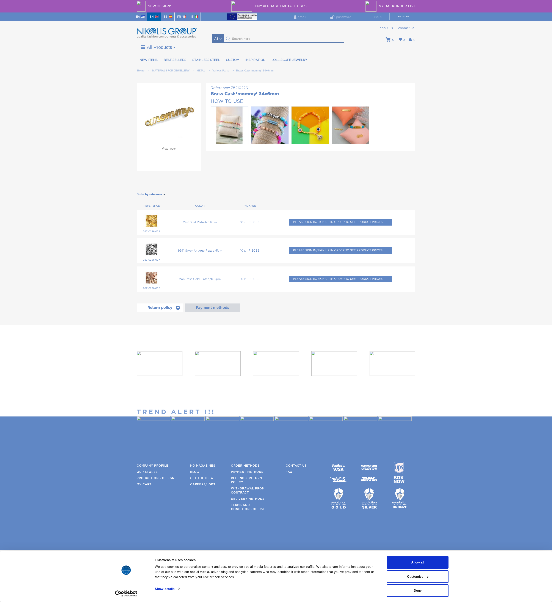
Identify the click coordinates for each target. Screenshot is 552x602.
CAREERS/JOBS (202, 484)
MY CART (144, 484)
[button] (228, 39)
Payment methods (247, 472)
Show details (164, 589)
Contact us (406, 28)
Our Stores (147, 472)
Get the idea (201, 478)
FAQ (289, 472)
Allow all (417, 562)
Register (403, 16)
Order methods (245, 465)
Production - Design (155, 478)
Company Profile (152, 465)
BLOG (194, 472)
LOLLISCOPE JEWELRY (289, 60)
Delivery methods (247, 499)
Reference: (220, 88)
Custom (232, 60)
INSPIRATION (255, 60)
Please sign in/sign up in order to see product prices (338, 222)
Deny (418, 590)
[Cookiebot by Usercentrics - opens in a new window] (126, 593)
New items (149, 60)
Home (140, 70)
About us (386, 28)
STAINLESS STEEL (206, 60)
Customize (415, 576)
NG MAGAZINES (202, 465)
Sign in (378, 17)
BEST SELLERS (175, 60)
